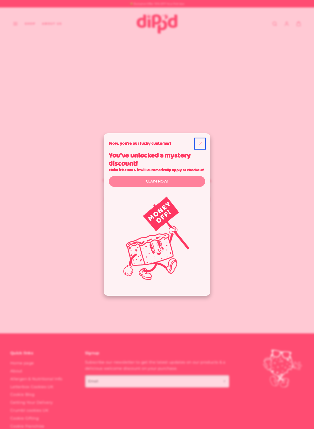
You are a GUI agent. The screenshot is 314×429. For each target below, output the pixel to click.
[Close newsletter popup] (200, 143)
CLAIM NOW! (157, 181)
